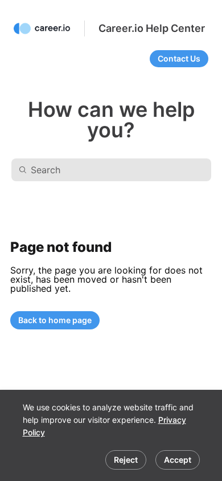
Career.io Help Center (151, 28)
